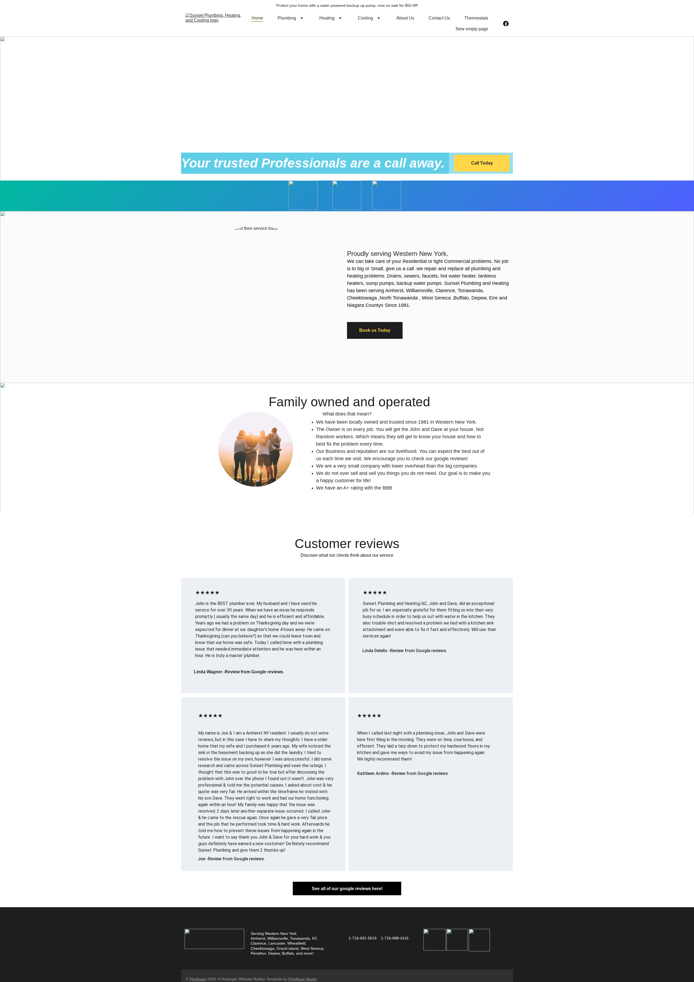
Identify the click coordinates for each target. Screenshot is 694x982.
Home (257, 18)
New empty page (472, 29)
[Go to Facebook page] (506, 23)
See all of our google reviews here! (347, 888)
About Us (405, 18)
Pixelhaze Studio (302, 979)
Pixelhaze (197, 979)
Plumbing (287, 18)
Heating (327, 18)
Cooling (365, 18)
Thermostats (476, 18)
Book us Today (374, 330)
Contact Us (439, 18)
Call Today (482, 163)
